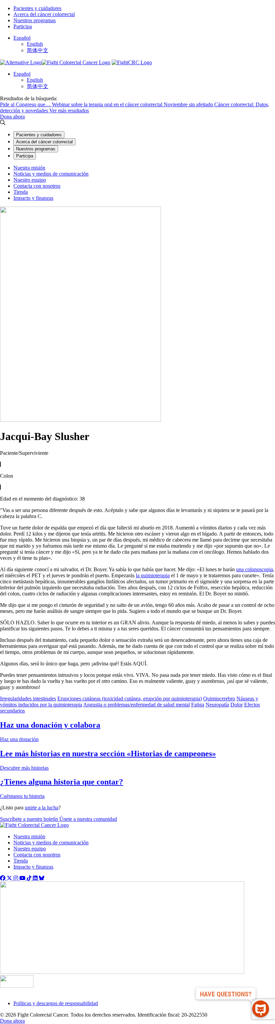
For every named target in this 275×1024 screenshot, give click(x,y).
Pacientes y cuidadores (37, 8)
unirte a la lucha (41, 807)
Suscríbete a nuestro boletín (29, 819)
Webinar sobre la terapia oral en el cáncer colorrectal (108, 104)
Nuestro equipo (29, 180)
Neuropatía (217, 704)
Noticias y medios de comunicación (51, 174)
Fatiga (197, 704)
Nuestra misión (29, 168)
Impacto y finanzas (33, 198)
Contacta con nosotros (36, 186)
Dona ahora (12, 116)
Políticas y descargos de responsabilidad (55, 1003)
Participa (22, 26)
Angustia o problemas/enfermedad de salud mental (136, 704)
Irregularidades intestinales (28, 698)
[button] (22, 38)
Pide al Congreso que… (26, 104)
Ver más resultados (69, 110)
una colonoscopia (254, 569)
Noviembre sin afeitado (189, 104)
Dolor (236, 704)
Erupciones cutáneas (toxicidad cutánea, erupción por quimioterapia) (129, 698)
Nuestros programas (34, 20)
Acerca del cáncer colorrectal (44, 14)
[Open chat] (260, 1008)
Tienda (20, 192)
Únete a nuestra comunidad (88, 819)
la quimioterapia (153, 575)
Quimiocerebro (219, 698)
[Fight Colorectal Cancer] (21, 62)
